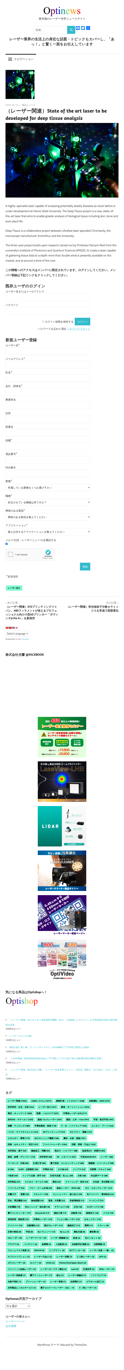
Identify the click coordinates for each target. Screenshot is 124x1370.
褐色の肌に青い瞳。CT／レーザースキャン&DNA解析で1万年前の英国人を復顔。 (50, 1047)
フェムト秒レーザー (68, 1219)
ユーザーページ (15, 1321)
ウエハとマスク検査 (19, 1250)
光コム (64, 1231)
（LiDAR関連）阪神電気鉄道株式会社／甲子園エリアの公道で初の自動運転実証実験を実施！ (56, 1058)
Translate (25, 639)
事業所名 (10, 399)
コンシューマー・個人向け (67, 1194)
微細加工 (73, 1225)
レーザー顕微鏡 (59, 1237)
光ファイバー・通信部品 (100, 1194)
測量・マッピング (19, 1125)
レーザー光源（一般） (102, 1250)
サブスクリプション (19, 1256)
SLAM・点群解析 (28, 1169)
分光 (78, 1206)
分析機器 (14, 1206)
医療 (25, 1194)
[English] (13, 627)
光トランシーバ (46, 1231)
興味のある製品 (15, 510)
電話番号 (11, 454)
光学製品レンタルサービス (22, 1287)
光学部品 (14, 1181)
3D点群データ (99, 1175)
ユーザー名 (12, 345)
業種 (8, 481)
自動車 (76, 1213)
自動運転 (33, 1225)
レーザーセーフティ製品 (54, 1269)
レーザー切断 (64, 1256)
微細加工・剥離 (40, 1150)
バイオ (108, 1213)
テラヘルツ (62, 1206)
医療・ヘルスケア (47, 1113)
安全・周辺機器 (17, 1200)
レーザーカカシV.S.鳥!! (20, 1036)
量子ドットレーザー (41, 1275)
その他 (63, 1169)
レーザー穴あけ (43, 1256)
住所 (8, 413)
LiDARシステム (41, 1100)
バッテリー (30, 1244)
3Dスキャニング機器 (46, 1138)
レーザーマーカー (36, 1237)
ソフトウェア (16, 1188)
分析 (82, 1175)
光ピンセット (92, 1237)
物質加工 (92, 1213)
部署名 (9, 426)
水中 (102, 1256)
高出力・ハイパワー (66, 1150)
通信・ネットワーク (20, 1113)
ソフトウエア (98, 1275)
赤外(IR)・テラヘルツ (20, 1119)
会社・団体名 (13, 386)
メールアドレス (15, 359)
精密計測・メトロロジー (70, 1100)
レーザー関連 (17, 1100)
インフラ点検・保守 (33, 1175)
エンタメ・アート (102, 1125)
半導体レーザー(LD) (75, 1113)
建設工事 (60, 1213)
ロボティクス (95, 1206)
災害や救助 (14, 1231)
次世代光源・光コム (61, 1175)
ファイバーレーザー (55, 1144)
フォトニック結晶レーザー (22, 1269)
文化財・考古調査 (103, 1181)
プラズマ (13, 1244)
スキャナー (41, 1194)
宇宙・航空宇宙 (103, 1119)
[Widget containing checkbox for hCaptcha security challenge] (29, 554)
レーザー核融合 (77, 1275)
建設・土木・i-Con (77, 1119)
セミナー (35, 1262)
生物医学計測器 (80, 1244)
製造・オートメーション (75, 1107)
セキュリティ (92, 1219)
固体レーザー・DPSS (68, 1188)
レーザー (107, 1156)
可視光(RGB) (88, 1156)
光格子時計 (14, 1281)
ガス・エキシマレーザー (98, 1188)
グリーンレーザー (36, 1281)
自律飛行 (76, 1281)
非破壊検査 (77, 1200)
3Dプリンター (77, 1250)
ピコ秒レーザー (85, 1256)
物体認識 (37, 1200)
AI (11, 1169)
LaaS (74, 1269)
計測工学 (39, 1163)
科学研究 (46, 1156)
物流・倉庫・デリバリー (21, 1156)
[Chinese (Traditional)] (10, 627)
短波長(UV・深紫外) (93, 1150)
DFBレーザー (106, 1269)
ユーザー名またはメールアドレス (24, 291)
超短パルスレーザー (50, 1119)
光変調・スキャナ (100, 1169)
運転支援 (79, 1231)
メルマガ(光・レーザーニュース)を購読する (30, 540)
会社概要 (10, 1326)
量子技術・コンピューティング (67, 1163)
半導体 (48, 1169)
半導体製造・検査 (45, 1125)
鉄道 (76, 1237)
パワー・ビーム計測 (40, 1188)
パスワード (11, 305)
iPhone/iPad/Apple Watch (72, 1262)
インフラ (79, 1169)
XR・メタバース (66, 1156)
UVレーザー (15, 1237)
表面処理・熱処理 (18, 1219)
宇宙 (29, 1231)
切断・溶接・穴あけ (84, 1144)
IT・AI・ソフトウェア (74, 1125)
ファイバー (15, 1225)
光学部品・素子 (17, 1150)
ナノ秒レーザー (87, 1287)
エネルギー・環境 (19, 1138)
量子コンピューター (19, 1213)
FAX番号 (10, 467)
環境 (89, 1225)
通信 (56, 1181)
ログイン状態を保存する (59, 321)
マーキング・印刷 (18, 1163)
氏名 (8, 372)
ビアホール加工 (95, 1281)
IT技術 (13, 1175)
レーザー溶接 (58, 1281)
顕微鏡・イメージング (101, 1163)
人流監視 (61, 1244)
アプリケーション (16, 525)
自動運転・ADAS (99, 1100)
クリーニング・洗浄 (76, 1181)
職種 (8, 496)
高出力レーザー (53, 1225)
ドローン (103, 1225)
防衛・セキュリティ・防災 (23, 1144)
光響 (12, 1194)
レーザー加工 (14, 588)
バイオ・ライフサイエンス (23, 1131)
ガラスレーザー (16, 1262)
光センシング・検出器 (37, 1206)
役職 (8, 440)
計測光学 (88, 1269)
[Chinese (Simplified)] (6, 627)
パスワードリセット (78, 328)
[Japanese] (16, 627)
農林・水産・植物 (74, 1138)
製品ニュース (29, 105)
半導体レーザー (42, 1219)
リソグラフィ (57, 1250)
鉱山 (60, 1275)
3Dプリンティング (54, 1131)
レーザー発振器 (16, 1275)
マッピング (96, 1200)
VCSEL (50, 1262)
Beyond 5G (42, 1213)
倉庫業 (46, 1244)
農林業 (94, 1231)
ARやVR (39, 1250)
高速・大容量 (56, 1200)
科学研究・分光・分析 (21, 1107)
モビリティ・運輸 (81, 1131)
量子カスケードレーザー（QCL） (57, 1287)
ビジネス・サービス (36, 1181)
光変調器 (99, 1244)
